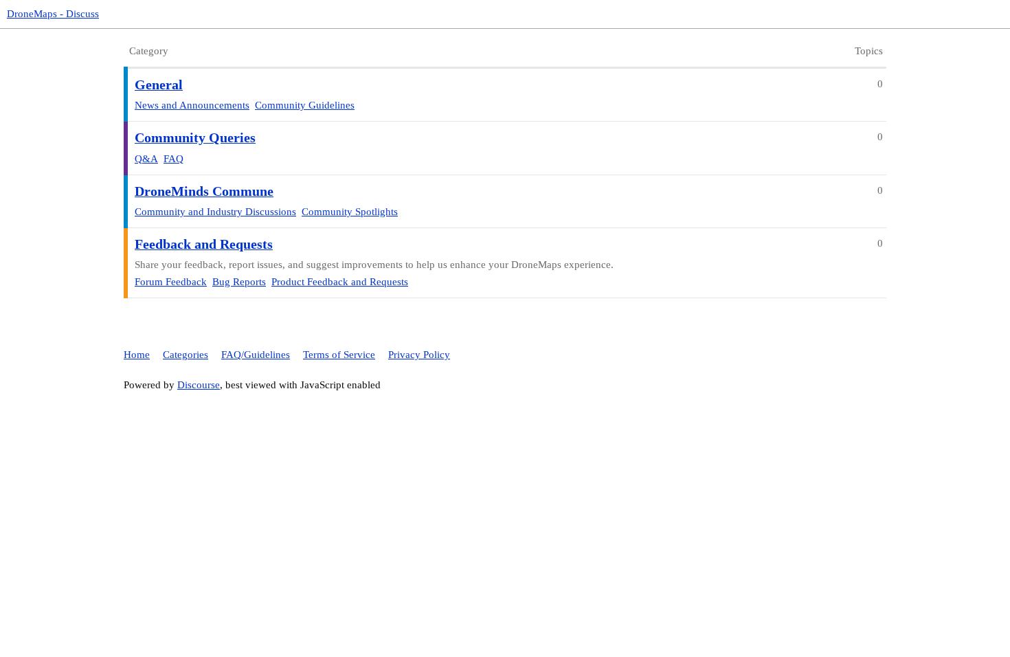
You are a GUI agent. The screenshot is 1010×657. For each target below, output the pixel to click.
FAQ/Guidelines (255, 354)
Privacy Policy (419, 354)
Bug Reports (239, 281)
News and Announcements (192, 105)
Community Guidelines (305, 105)
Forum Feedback (171, 281)
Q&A (146, 158)
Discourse (198, 384)
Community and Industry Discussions (215, 211)
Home (137, 354)
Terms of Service (339, 354)
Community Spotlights (350, 211)
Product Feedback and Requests (339, 281)
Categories (185, 354)
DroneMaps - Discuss (53, 13)
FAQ (173, 158)
